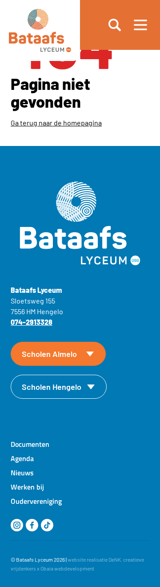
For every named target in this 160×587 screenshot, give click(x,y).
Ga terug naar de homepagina (56, 122)
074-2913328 (31, 322)
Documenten (30, 444)
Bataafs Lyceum (34, 559)
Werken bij (27, 487)
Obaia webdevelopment (67, 568)
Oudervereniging (36, 501)
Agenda (22, 458)
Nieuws (22, 472)
